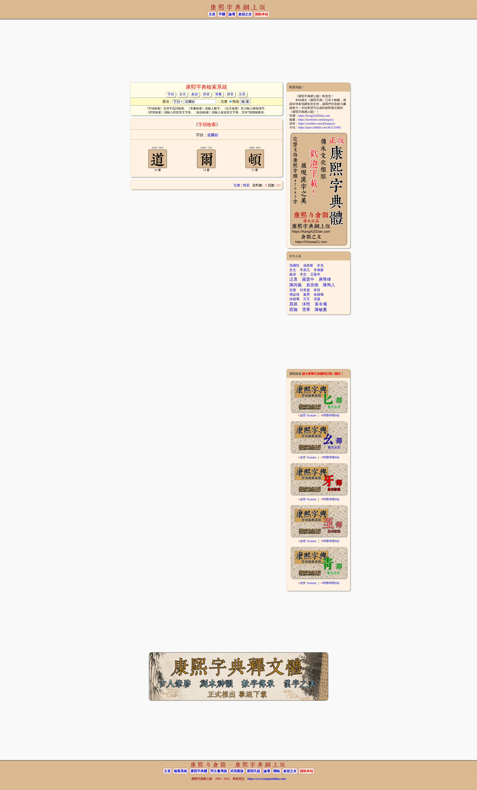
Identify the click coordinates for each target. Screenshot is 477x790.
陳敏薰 (321, 309)
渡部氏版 (253, 771)
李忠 (303, 274)
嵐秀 (306, 294)
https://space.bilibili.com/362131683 (319, 127)
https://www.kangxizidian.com (266, 778)
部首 (206, 94)
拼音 (230, 94)
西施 (293, 309)
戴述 (292, 274)
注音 (242, 94)
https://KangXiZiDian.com (314, 115)
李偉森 (319, 270)
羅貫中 (308, 279)
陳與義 (295, 285)
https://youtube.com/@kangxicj (316, 123)
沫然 (306, 304)
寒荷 (317, 290)
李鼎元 (305, 270)
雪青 (306, 309)
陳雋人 (329, 285)
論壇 (231, 14)
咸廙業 (308, 265)
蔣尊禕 (325, 279)
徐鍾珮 (319, 294)
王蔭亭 (315, 274)
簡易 (246, 185)
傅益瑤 (294, 294)
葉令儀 (321, 304)
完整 (236, 185)
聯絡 (276, 771)
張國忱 (294, 265)
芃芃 (306, 299)
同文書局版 (218, 771)
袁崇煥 (312, 285)
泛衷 (293, 279)
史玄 (292, 270)
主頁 (212, 14)
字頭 (170, 94)
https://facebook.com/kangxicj (316, 119)
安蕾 (292, 290)
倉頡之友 (245, 14)
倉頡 (194, 94)
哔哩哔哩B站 (331, 415)
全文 (182, 94)
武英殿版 (237, 771)
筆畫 (218, 94)
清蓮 (317, 299)
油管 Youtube (308, 415)
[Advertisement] (238, 52)
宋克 (320, 265)
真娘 (293, 304)
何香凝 (305, 290)
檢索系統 (180, 771)
